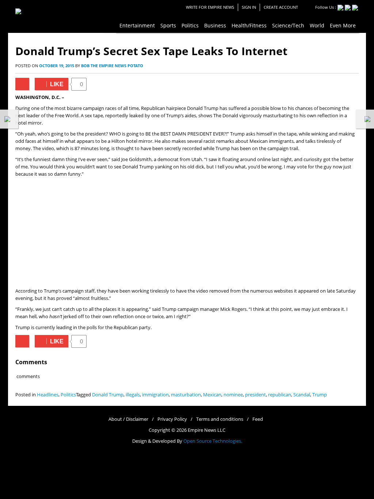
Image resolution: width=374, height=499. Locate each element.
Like (49, 84)
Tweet (22, 84)
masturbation (186, 395)
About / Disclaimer (128, 419)
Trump (319, 395)
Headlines (47, 395)
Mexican (212, 395)
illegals (133, 395)
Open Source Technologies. (212, 441)
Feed (257, 419)
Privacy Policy (172, 419)
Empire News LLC (206, 430)
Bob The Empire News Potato (112, 65)
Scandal (301, 395)
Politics (68, 395)
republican (279, 395)
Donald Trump (107, 395)
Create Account (281, 7)
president (255, 395)
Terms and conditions (219, 419)
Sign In (249, 7)
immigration (155, 395)
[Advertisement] (187, 233)
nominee (233, 395)
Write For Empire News (210, 7)
